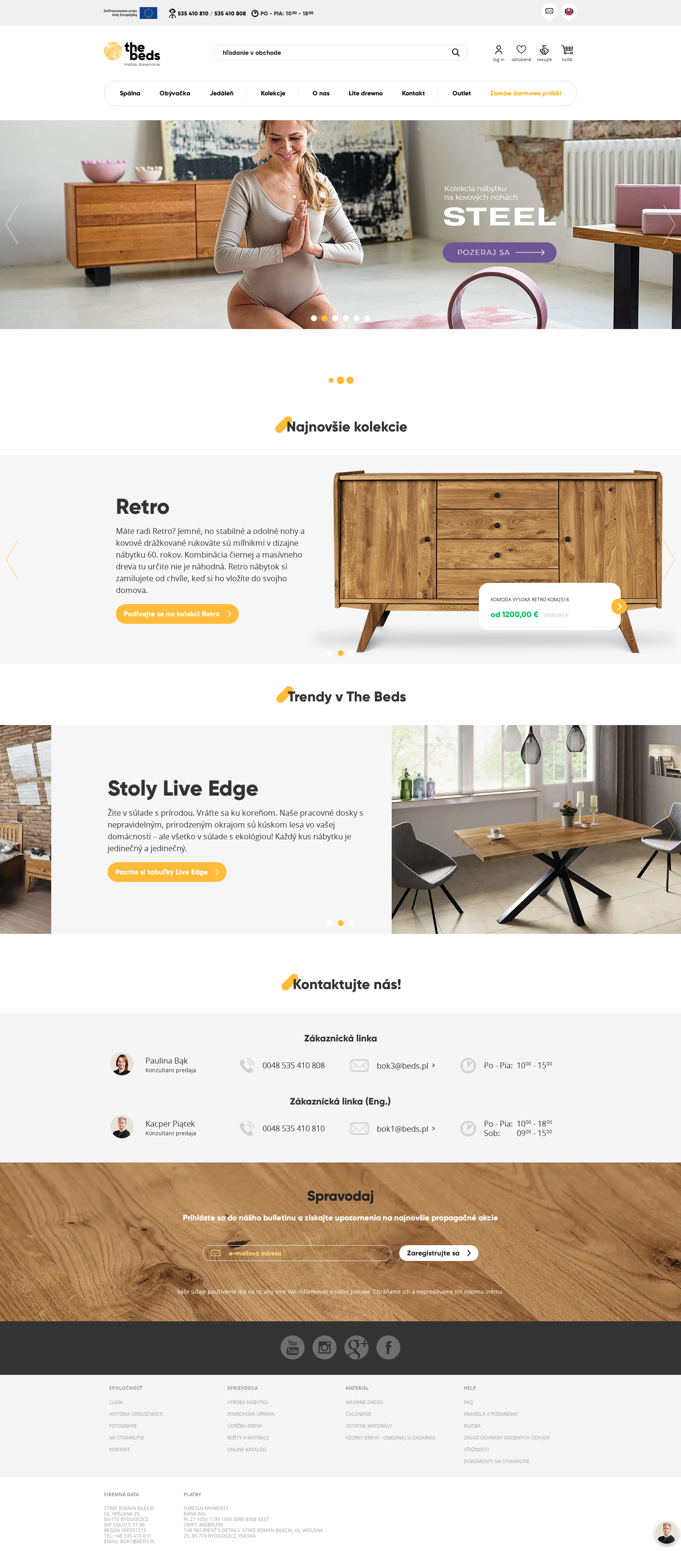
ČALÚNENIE (359, 1414)
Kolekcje (273, 93)
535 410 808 (230, 13)
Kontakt (413, 93)
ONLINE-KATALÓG (246, 1449)
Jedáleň (221, 93)
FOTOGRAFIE (123, 1426)
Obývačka (175, 93)
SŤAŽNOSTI (476, 1449)
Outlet (461, 93)
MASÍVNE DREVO (364, 1402)
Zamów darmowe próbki (525, 93)
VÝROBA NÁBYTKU (247, 1402)
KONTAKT (119, 1449)
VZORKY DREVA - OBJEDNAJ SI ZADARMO (390, 1437)
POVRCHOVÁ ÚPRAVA (251, 1414)
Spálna (130, 93)
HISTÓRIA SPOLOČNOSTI (136, 1414)
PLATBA (472, 1426)
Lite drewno (366, 93)
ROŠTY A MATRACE (248, 1437)
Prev (12, 224)
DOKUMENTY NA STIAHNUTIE (497, 1461)
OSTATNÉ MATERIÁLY (369, 1426)
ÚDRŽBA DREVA (244, 1426)
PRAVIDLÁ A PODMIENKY (491, 1414)
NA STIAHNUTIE (126, 1437)
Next (669, 224)
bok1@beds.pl (137, 1541)
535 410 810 (193, 13)
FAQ (468, 1402)
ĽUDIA (116, 1402)
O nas (321, 93)
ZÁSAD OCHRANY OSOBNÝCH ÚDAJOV (507, 1437)
